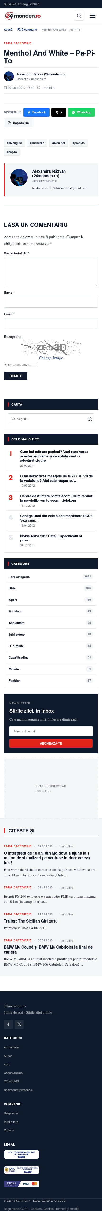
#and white (37, 143)
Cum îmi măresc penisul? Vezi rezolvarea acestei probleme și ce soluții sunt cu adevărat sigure (54, 456)
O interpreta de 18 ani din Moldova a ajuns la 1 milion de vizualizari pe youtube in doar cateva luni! (47, 857)
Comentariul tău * (16, 253)
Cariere (9, 1130)
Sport (13, 599)
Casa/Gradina (18, 657)
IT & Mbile (16, 645)
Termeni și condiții (67, 1209)
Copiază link (21, 123)
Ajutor (8, 1055)
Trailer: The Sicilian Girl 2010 (30, 921)
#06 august (14, 143)
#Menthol (58, 143)
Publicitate (11, 1121)
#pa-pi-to (79, 143)
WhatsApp (84, 112)
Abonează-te (51, 743)
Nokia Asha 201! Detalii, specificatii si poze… (51, 538)
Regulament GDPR (16, 1209)
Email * (9, 314)
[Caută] (79, 16)
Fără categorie (27, 29)
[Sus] (91, 1202)
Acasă (8, 29)
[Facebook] (8, 1024)
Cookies (36, 1209)
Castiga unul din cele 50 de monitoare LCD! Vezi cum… (56, 518)
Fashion (15, 680)
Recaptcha (12, 336)
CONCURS (11, 1081)
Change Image (51, 357)
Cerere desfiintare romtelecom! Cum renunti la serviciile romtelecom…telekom (56, 498)
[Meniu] (92, 15)
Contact (49, 1209)
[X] (19, 1024)
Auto (7, 1064)
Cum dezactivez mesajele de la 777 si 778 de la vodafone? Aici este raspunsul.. (56, 478)
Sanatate (15, 611)
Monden (15, 669)
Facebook (39, 112)
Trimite (15, 375)
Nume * (9, 292)
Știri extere (17, 634)
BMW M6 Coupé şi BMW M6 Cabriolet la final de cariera (48, 949)
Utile (12, 588)
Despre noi (11, 1113)
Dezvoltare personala (18, 1089)
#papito (12, 152)
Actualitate (16, 623)
